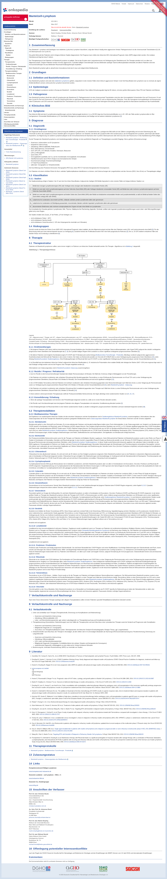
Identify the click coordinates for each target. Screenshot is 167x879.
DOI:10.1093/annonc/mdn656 (45, 725)
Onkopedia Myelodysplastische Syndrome (95, 530)
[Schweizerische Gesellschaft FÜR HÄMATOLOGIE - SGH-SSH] (147, 869)
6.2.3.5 (143, 485)
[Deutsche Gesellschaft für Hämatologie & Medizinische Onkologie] (48, 869)
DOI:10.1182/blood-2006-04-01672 (75, 742)
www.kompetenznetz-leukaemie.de (40, 771)
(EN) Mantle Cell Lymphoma (14, 158)
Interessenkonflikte (65, 30)
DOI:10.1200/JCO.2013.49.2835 (62, 731)
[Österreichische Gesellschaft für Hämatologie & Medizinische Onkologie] (81, 869)
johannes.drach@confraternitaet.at (39, 817)
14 (75, 390)
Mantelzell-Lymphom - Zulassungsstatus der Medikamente (49, 759)
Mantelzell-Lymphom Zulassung (67, 368)
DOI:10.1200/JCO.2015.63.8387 (144, 678)
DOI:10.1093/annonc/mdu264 (65, 661)
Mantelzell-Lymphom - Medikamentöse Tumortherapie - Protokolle (51, 750)
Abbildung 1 (129, 246)
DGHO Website (115, 4)
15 (128, 394)
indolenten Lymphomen (62, 81)
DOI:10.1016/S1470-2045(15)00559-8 (55, 720)
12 (113, 379)
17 (133, 394)
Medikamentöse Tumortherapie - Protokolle (109, 355)
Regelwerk (54, 30)
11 (154, 359)
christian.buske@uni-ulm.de (37, 806)
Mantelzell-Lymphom (12, 164)
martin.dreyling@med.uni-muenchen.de (41, 831)
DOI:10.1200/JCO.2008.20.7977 (50, 714)
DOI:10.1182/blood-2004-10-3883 (129, 687)
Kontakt (124, 4)
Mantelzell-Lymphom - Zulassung (121, 385)
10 (153, 357)
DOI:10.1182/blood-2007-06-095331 (138, 665)
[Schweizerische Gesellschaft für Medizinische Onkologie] (114, 869)
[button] (164, 417)
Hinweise (147, 4)
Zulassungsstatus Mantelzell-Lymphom (103, 418)
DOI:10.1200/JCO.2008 (123, 682)
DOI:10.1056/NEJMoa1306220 (146, 709)
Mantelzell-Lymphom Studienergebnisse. (102, 579)
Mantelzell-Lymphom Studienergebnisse (46, 359)
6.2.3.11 (74, 487)
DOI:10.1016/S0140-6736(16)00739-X (127, 698)
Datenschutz (139, 4)
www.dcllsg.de (33, 785)
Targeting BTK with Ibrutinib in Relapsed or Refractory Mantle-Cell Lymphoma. (77, 734)
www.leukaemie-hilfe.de (36, 778)
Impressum (131, 4)
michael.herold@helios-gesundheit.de (40, 844)
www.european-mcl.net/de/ (40, 668)
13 (105, 385)
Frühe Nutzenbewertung (13, 152)
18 (144, 407)
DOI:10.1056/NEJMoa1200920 (129, 705)
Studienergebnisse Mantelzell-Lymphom (114, 416)
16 (130, 394)
